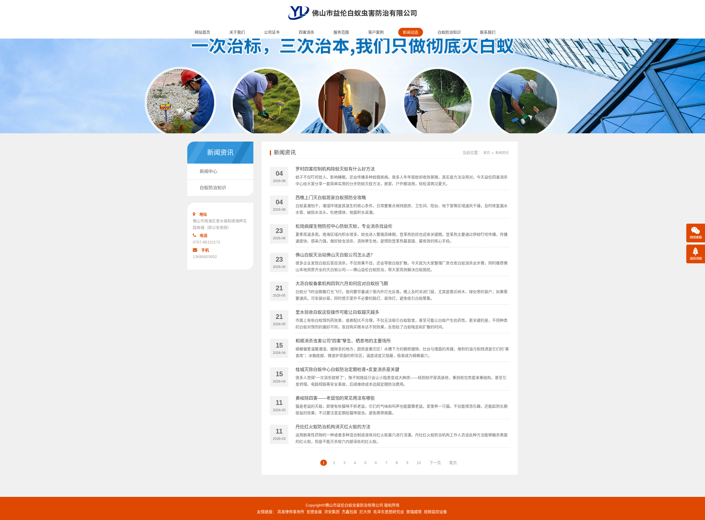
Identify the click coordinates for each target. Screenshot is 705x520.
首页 (486, 153)
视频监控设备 (435, 512)
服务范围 (341, 32)
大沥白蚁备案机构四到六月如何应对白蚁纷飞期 (341, 283)
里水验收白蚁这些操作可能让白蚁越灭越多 (337, 312)
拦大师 (365, 512)
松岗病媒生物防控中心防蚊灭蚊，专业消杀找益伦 (343, 226)
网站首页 (202, 32)
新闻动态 (410, 32)
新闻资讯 (285, 153)
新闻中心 (208, 171)
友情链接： (266, 512)
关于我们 (237, 32)
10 (419, 463)
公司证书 (272, 32)
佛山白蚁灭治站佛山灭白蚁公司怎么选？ (335, 255)
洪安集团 (332, 512)
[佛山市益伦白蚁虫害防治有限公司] (352, 23)
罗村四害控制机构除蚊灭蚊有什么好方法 (335, 169)
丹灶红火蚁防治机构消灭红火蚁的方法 (332, 426)
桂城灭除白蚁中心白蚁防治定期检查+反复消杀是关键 (347, 369)
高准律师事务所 (290, 512)
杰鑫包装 (349, 512)
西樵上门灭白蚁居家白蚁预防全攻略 (330, 197)
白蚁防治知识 (449, 32)
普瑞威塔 (414, 512)
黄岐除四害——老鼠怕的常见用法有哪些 (335, 398)
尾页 (453, 463)
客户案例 (376, 32)
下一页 (435, 463)
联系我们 (487, 32)
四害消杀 (306, 32)
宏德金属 (314, 512)
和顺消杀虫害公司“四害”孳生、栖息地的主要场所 (343, 340)
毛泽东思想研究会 (388, 512)
